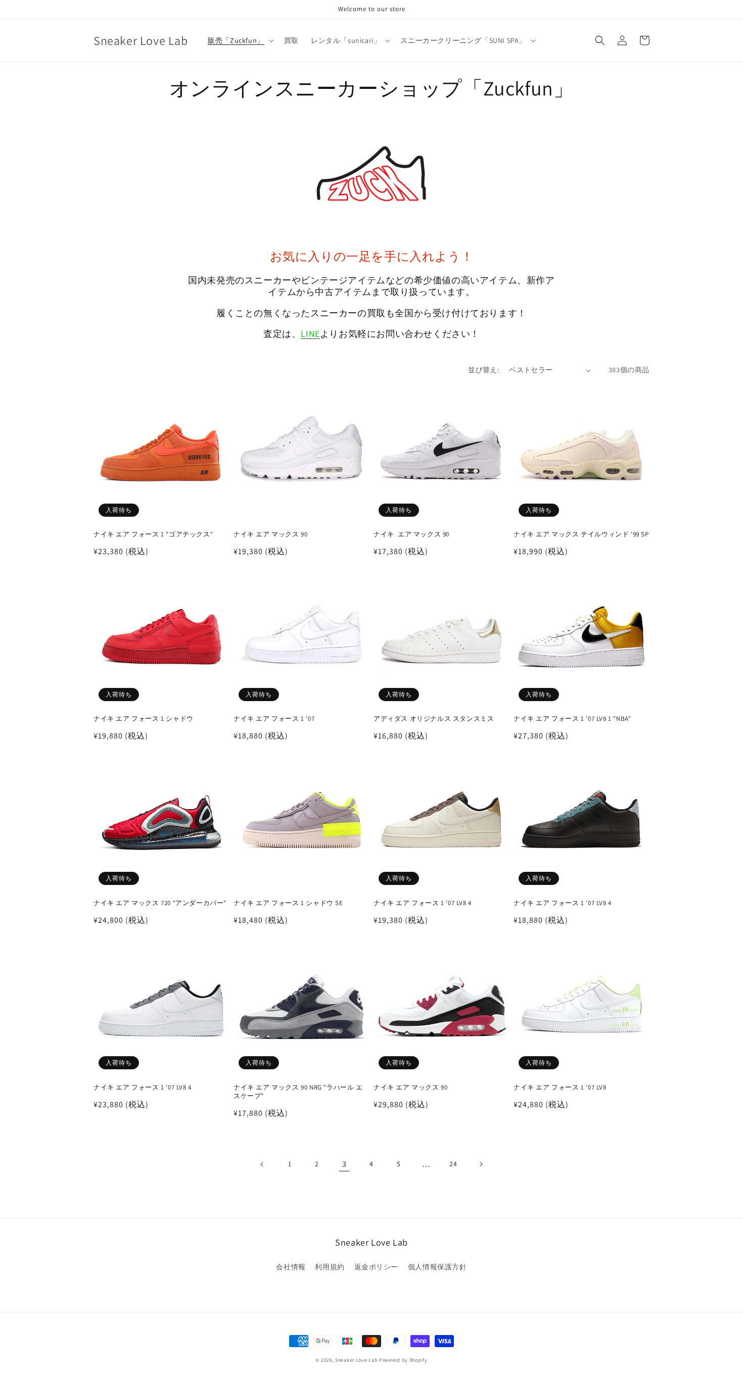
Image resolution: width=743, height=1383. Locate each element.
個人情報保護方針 (437, 1266)
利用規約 (329, 1266)
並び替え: (483, 369)
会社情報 (290, 1266)
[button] (240, 40)
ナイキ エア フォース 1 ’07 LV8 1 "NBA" (572, 719)
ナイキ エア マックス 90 (270, 534)
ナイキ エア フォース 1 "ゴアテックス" (153, 534)
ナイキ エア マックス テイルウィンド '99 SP (581, 534)
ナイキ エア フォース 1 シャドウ (144, 719)
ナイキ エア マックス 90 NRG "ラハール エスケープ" (298, 1091)
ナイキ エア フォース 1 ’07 (275, 719)
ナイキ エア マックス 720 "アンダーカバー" (160, 903)
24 (453, 1163)
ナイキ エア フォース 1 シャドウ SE (288, 903)
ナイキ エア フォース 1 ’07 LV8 (560, 1087)
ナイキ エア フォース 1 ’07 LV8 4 (423, 903)
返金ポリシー (376, 1266)
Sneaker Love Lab (356, 1360)
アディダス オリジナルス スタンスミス (434, 719)
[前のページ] (262, 1164)
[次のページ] (481, 1164)
